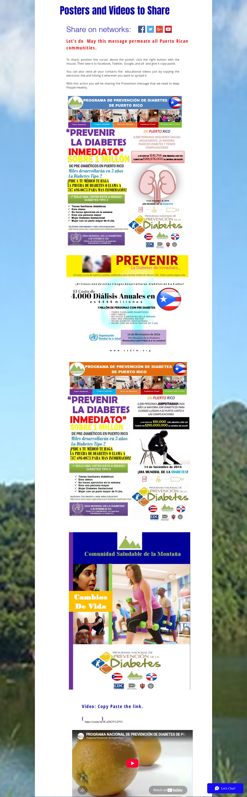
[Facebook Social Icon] (141, 29)
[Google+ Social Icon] (159, 29)
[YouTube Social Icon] (168, 29)
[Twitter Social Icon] (150, 29)
